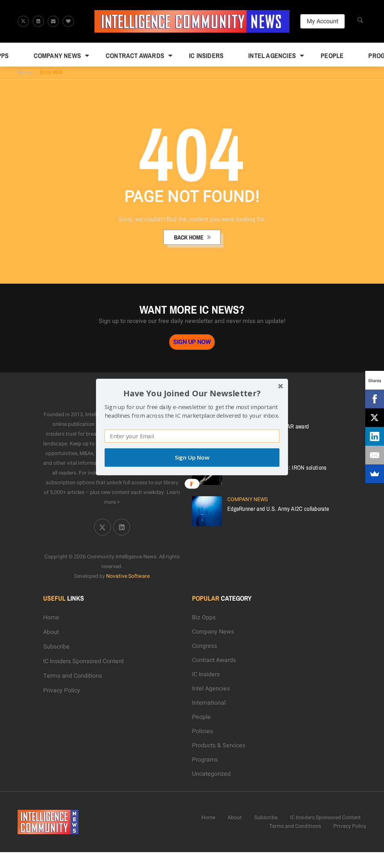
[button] (192, 393)
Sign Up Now (192, 457)
